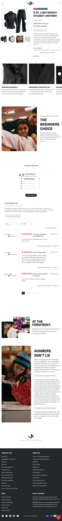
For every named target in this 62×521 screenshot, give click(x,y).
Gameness (5, 508)
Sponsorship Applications (40, 475)
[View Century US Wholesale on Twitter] (14, 516)
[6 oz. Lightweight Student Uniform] (3, 39)
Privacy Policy (6, 470)
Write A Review (31, 195)
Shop (3, 494)
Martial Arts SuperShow (40, 486)
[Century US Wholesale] (31, 3)
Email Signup (36, 472)
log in (44, 52)
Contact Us (36, 467)
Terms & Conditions (7, 480)
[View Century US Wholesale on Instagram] (3, 516)
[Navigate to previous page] (19, 293)
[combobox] (11, 224)
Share (37, 56)
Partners (4, 464)
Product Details (37, 48)
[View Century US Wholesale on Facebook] (10, 516)
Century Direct (6, 510)
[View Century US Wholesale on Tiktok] (6, 516)
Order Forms (36, 464)
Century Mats (5, 505)
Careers (4, 462)
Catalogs (35, 462)
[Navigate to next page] (42, 293)
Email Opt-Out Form (7, 475)
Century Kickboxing (7, 502)
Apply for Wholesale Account (41, 456)
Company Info (7, 453)
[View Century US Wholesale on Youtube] (17, 516)
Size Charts (36, 478)
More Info (36, 453)
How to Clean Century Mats (10, 488)
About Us (4, 456)
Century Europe (6, 500)
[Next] (26, 21)
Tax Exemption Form (39, 480)
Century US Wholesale (33, 515)
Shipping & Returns (7, 478)
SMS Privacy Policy (7, 472)
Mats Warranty (6, 486)
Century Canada (6, 497)
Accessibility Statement (9, 459)
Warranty (4, 483)
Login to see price (37, 20)
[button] (59, 3)
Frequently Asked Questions (41, 459)
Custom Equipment (38, 470)
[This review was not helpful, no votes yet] (55, 246)
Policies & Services (7, 467)
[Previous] (4, 21)
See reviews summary (40, 26)
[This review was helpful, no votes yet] (52, 246)
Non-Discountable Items (40, 483)
